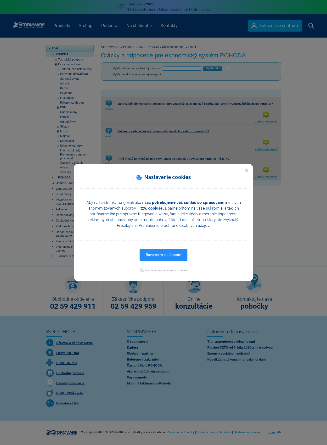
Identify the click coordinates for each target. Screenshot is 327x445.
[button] (163, 270)
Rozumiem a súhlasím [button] (163, 255)
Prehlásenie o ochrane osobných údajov (174, 225)
